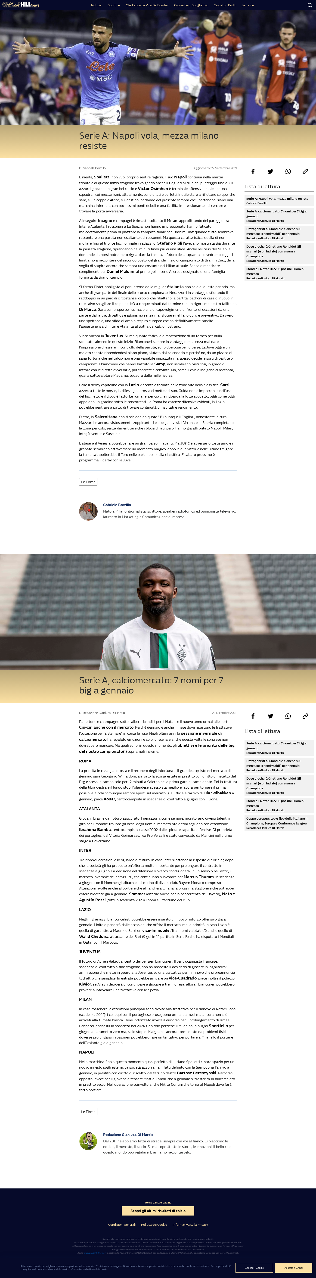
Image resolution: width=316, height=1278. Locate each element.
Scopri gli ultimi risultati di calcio (158, 1211)
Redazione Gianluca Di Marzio (128, 1134)
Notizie (96, 5)
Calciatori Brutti (225, 5)
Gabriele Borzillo (117, 505)
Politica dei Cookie (154, 1225)
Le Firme (248, 5)
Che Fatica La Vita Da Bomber (147, 5)
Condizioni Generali (122, 1225)
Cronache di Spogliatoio (191, 5)
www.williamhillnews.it (95, 1253)
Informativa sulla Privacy (190, 1225)
